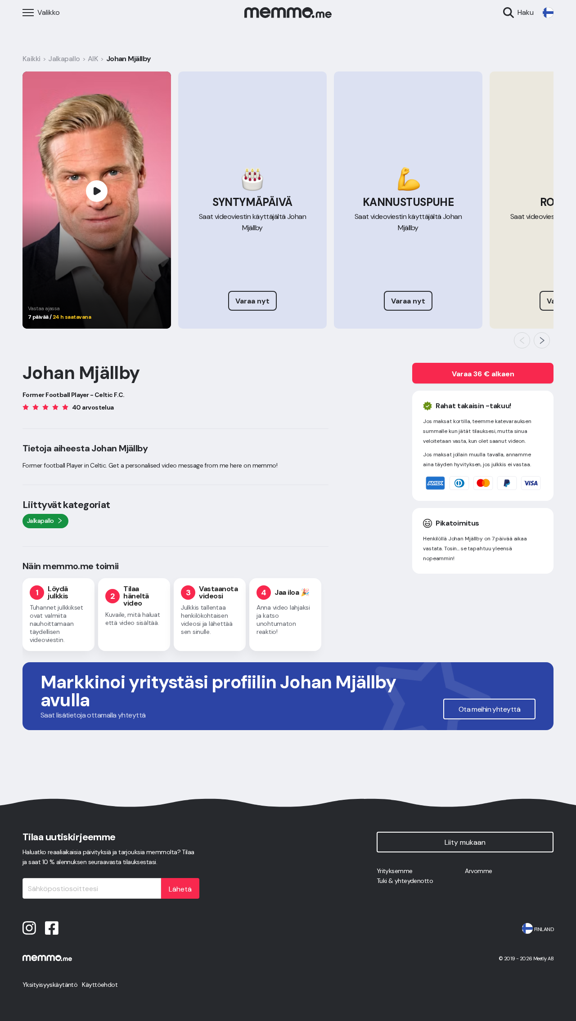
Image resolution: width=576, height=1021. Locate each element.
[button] (522, 340)
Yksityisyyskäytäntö (49, 985)
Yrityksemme (395, 871)
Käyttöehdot (99, 985)
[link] (548, 12)
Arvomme (478, 871)
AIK (93, 58)
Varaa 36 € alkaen (483, 374)
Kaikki (31, 58)
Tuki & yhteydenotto (405, 881)
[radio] (25, 407)
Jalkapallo (64, 58)
